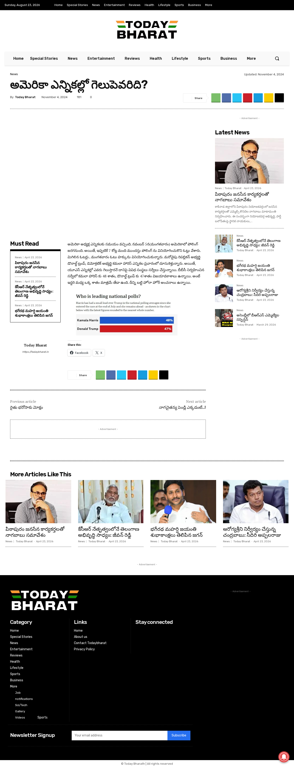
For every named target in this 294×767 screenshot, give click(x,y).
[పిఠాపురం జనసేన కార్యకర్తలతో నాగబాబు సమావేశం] (249, 161)
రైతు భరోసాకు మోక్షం (26, 407)
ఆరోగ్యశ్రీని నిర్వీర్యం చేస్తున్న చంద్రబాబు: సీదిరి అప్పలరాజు (257, 292)
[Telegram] (258, 97)
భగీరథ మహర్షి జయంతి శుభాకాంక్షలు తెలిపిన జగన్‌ (34, 313)
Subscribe (179, 735)
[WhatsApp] (215, 97)
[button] (277, 58)
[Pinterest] (247, 97)
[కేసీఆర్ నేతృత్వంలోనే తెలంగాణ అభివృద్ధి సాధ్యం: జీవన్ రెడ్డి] (224, 244)
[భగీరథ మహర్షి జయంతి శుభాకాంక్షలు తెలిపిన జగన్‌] (224, 268)
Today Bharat (25, 97)
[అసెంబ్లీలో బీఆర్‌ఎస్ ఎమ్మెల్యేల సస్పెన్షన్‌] (224, 318)
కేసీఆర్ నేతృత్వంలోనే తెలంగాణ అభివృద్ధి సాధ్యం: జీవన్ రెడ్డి (34, 291)
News (14, 74)
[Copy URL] (279, 97)
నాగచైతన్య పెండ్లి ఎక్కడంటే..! (182, 407)
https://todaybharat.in (35, 351)
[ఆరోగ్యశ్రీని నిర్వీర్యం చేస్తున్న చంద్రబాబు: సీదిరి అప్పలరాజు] (224, 293)
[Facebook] (265, 5)
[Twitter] (275, 5)
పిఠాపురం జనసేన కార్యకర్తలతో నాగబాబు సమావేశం (31, 267)
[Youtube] (284, 5)
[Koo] (268, 97)
